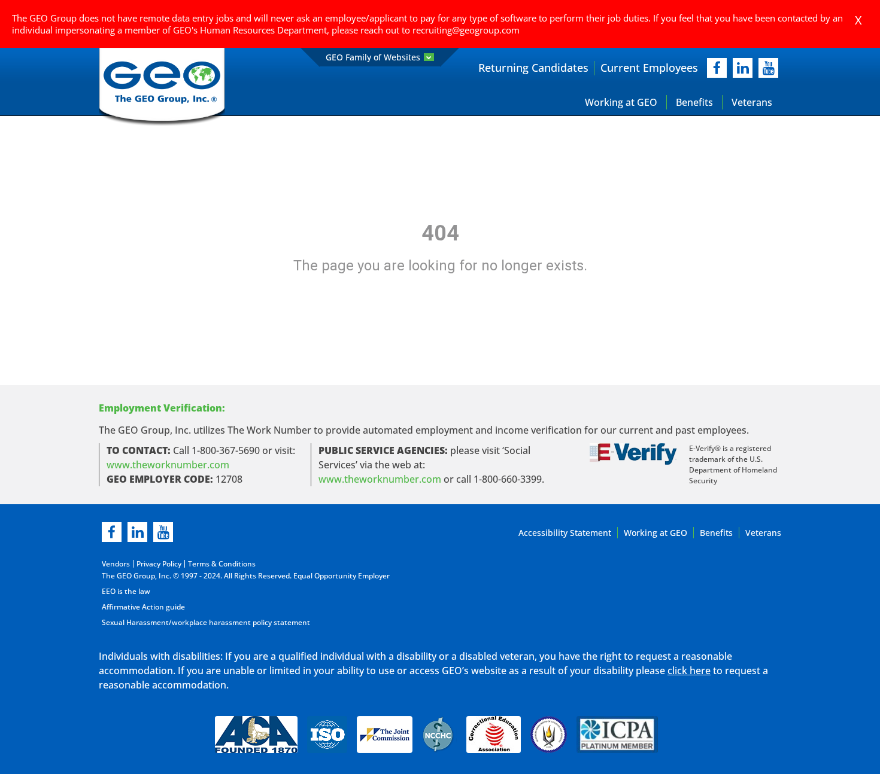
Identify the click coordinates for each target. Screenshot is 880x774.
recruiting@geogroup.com (466, 30)
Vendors (116, 564)
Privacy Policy (158, 564)
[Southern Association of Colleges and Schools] (549, 734)
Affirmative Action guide (143, 607)
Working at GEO (621, 102)
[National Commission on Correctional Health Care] (439, 734)
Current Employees (649, 67)
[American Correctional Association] (256, 734)
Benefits (694, 102)
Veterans (752, 102)
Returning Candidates (533, 67)
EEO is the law (126, 591)
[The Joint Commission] (384, 734)
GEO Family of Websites (373, 57)
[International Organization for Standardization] (327, 734)
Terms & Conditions (222, 564)
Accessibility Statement (564, 532)
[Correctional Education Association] (494, 734)
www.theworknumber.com (168, 464)
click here (689, 670)
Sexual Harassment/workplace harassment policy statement (206, 622)
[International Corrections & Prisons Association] (621, 734)
